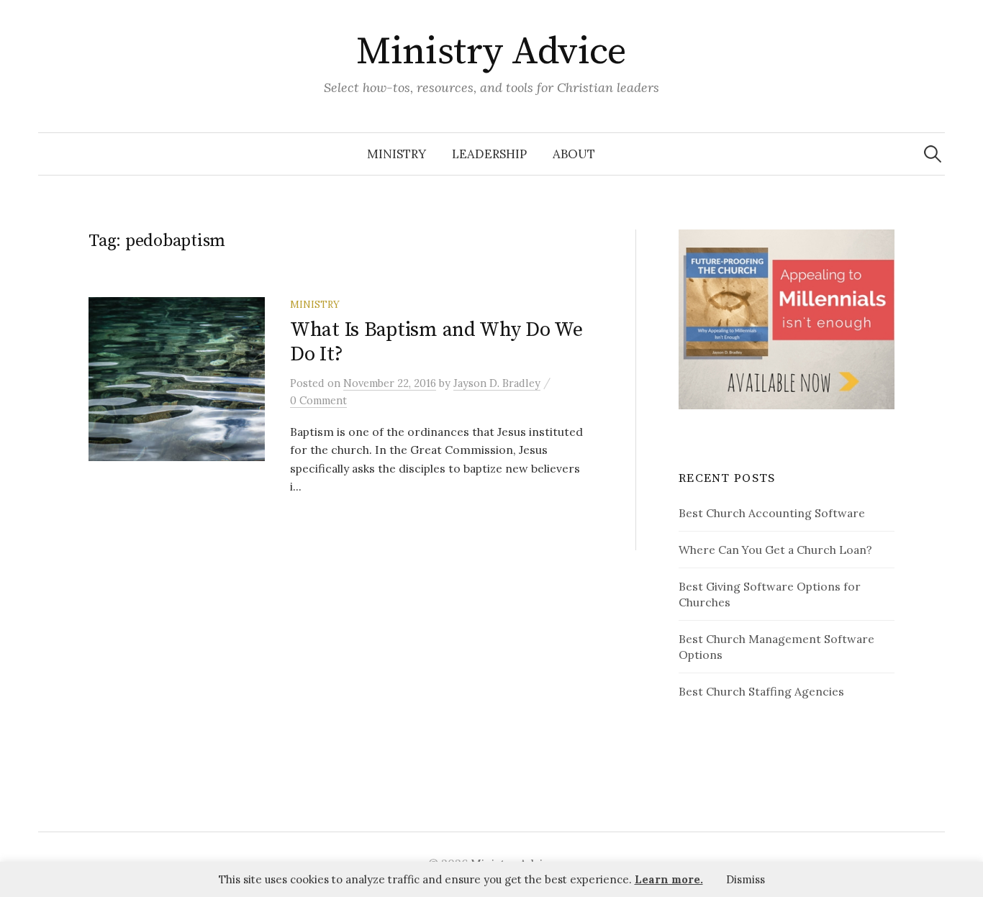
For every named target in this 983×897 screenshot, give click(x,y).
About (574, 154)
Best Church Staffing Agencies (761, 691)
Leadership (489, 154)
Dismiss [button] (745, 879)
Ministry (396, 154)
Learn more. (669, 879)
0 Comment (318, 400)
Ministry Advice (491, 51)
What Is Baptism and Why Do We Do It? (436, 342)
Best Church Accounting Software (772, 513)
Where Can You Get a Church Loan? (775, 549)
